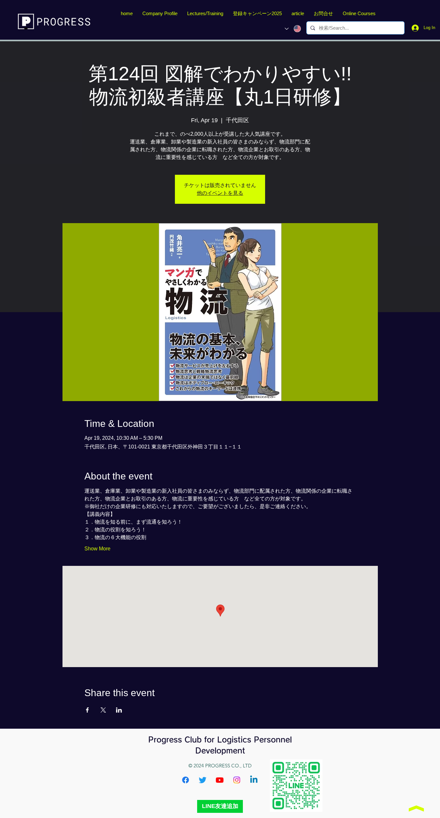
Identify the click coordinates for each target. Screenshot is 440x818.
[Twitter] (202, 779)
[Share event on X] (103, 710)
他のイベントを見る (220, 193)
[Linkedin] (253, 779)
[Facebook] (185, 779)
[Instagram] (236, 779)
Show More (97, 548)
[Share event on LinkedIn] (119, 710)
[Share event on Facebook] (87, 710)
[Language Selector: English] (292, 28)
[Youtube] (219, 779)
